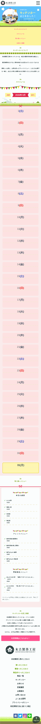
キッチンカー (20, 680)
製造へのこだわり (21, 669)
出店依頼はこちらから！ (20, 638)
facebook (15, 715)
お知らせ (20, 683)
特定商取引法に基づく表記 (20, 706)
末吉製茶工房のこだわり (20, 659)
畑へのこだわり (21, 665)
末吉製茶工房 (8, 3)
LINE (29, 715)
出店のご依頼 (20, 43)
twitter (20, 715)
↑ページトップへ (36, 720)
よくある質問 (20, 699)
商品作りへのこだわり (21, 672)
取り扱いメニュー (20, 38)
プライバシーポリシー (20, 702)
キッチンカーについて (20, 29)
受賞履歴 (20, 687)
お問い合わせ (20, 695)
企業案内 (20, 691)
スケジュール (20, 34)
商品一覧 (20, 676)
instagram (25, 715)
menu (38, 3)
